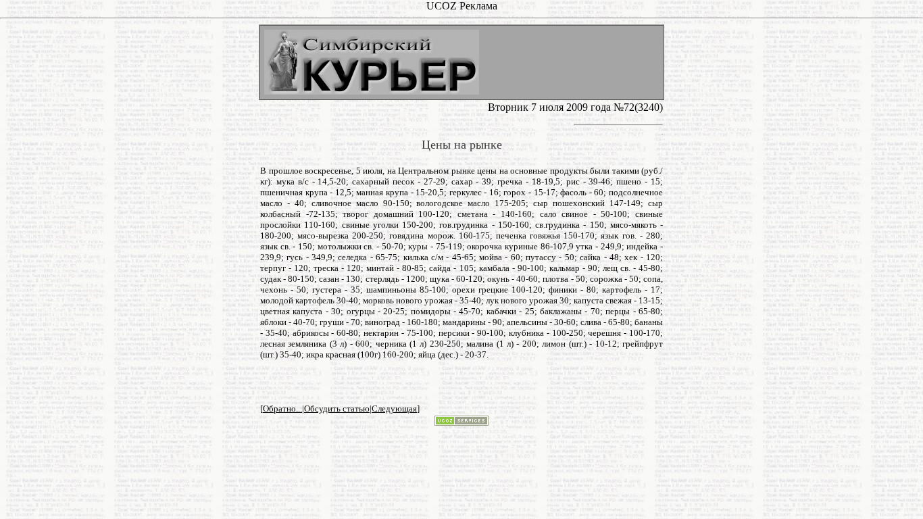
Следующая (394, 408)
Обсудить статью (337, 408)
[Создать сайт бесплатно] (461, 422)
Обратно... (282, 408)
